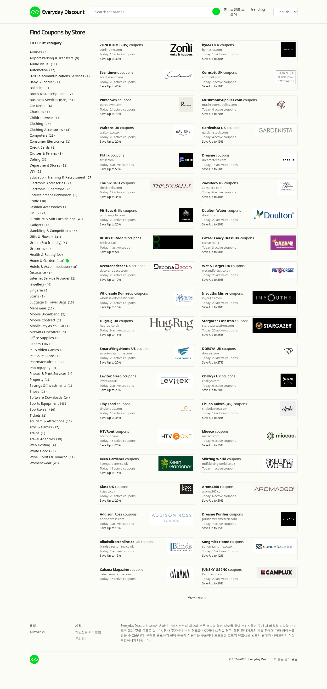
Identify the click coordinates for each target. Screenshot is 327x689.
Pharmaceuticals (47, 361)
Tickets (38, 415)
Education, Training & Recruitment (61, 177)
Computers (42, 135)
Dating (38, 159)
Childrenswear (44, 117)
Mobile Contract (45, 320)
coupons (121, 45)
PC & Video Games (47, 349)
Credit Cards (43, 147)
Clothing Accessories (50, 129)
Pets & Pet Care (46, 355)
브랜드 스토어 (237, 12)
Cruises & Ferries (46, 153)
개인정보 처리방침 (88, 632)
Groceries (40, 248)
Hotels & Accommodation (54, 266)
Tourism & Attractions (51, 421)
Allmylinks (37, 632)
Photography (43, 367)
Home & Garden (47, 260)
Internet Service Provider (53, 278)
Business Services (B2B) (52, 99)
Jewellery (41, 284)
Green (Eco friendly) (48, 242)
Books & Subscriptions (51, 93)
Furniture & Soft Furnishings (56, 219)
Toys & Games (45, 427)
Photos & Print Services (51, 373)
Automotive (43, 70)
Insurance (41, 272)
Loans (37, 296)
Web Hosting (43, 445)
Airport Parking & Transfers (54, 58)
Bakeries (39, 87)
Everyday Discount (63, 12)
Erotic (38, 201)
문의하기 (81, 638)
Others (40, 344)
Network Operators (48, 332)
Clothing (40, 123)
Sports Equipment (48, 403)
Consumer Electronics (50, 141)
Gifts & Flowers (45, 236)
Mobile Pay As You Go (50, 326)
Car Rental (41, 105)
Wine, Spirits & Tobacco (52, 457)
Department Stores (49, 165)
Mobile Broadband (48, 314)
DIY (36, 171)
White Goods (43, 451)
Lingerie (39, 290)
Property (39, 379)
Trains (37, 433)
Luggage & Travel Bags (52, 302)
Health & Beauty (47, 254)
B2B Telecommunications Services (60, 76)
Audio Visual (43, 64)
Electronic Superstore (51, 189)
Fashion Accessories (49, 207)
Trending (257, 9)
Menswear (42, 308)
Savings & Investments (51, 385)
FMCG (38, 213)
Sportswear (43, 409)
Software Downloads (50, 397)
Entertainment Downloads (54, 195)
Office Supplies (45, 338)
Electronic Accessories (51, 183)
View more (195, 597)
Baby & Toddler (46, 82)
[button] (216, 11)
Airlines (39, 52)
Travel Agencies (46, 439)
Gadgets (40, 225)
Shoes (38, 391)
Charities (40, 111)
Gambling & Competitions (53, 230)
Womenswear (44, 463)
